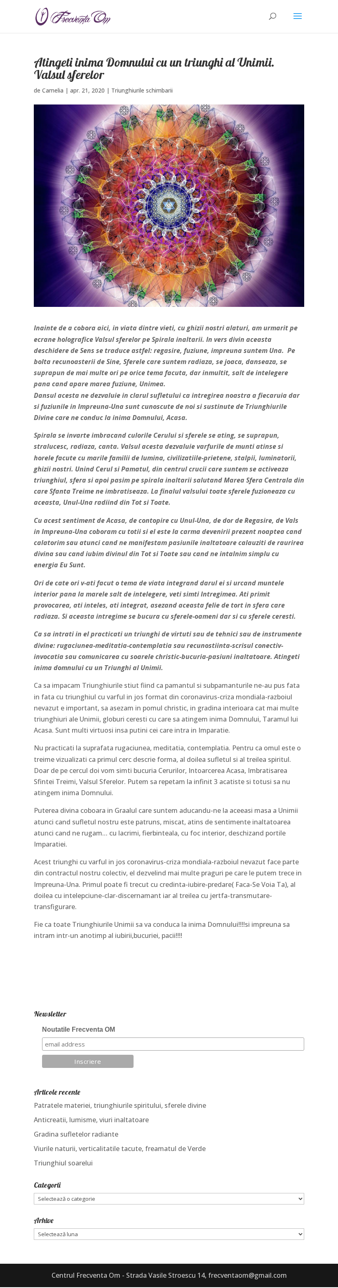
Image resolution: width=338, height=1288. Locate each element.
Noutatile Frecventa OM (78, 1029)
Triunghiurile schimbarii (142, 90)
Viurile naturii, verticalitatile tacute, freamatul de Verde (120, 1148)
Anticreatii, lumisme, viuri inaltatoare (91, 1119)
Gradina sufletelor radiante (76, 1134)
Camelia (52, 90)
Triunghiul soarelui (63, 1162)
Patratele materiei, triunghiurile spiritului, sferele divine (120, 1105)
